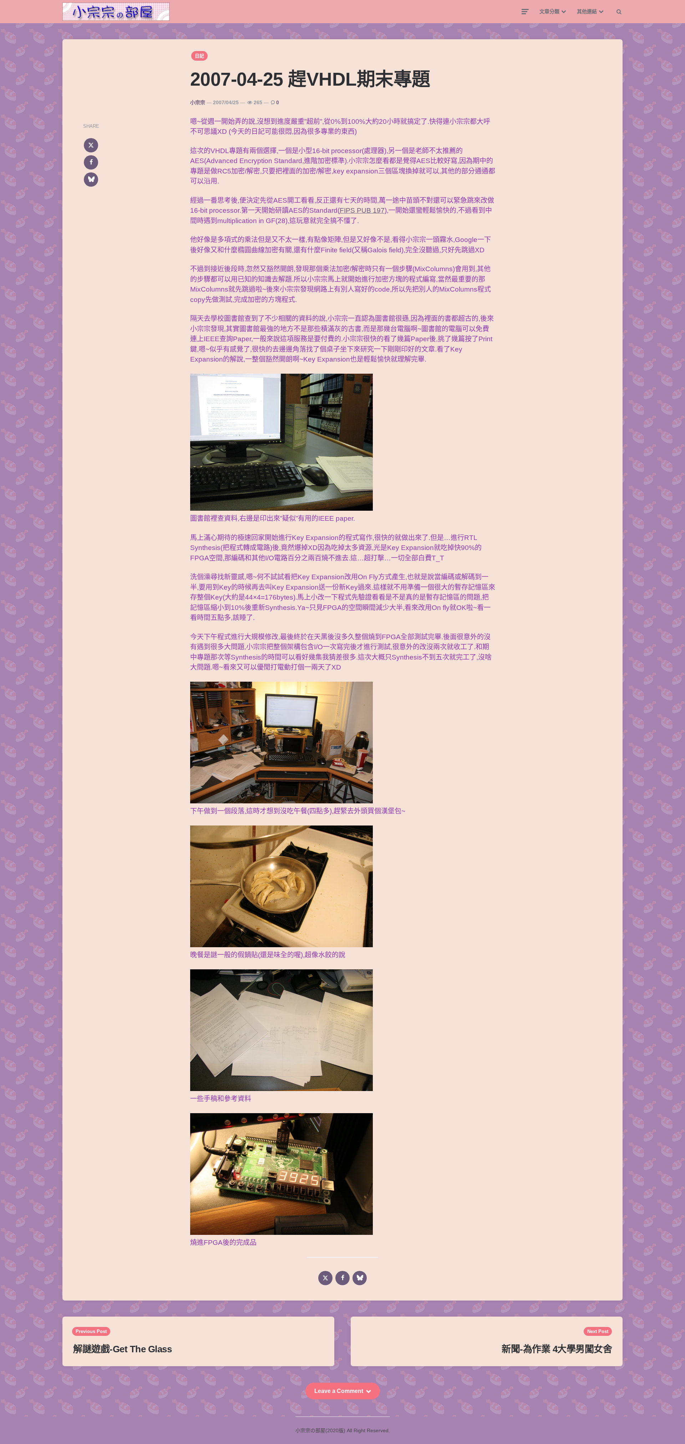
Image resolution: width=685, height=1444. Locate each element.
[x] (91, 145)
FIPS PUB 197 (362, 210)
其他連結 (587, 11)
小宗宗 (197, 102)
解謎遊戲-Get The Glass (122, 1349)
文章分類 (549, 11)
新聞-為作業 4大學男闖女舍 (557, 1349)
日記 (199, 56)
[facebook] (91, 162)
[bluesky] (91, 179)
